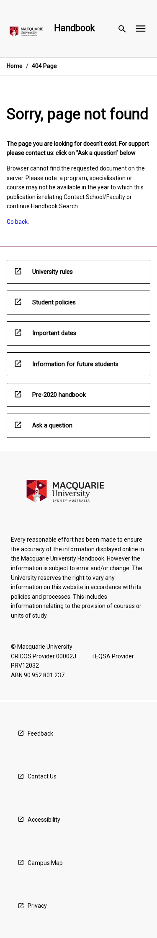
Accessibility (44, 819)
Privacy (37, 905)
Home (15, 66)
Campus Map (45, 862)
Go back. (18, 221)
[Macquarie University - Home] (26, 33)
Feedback (40, 733)
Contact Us (42, 776)
